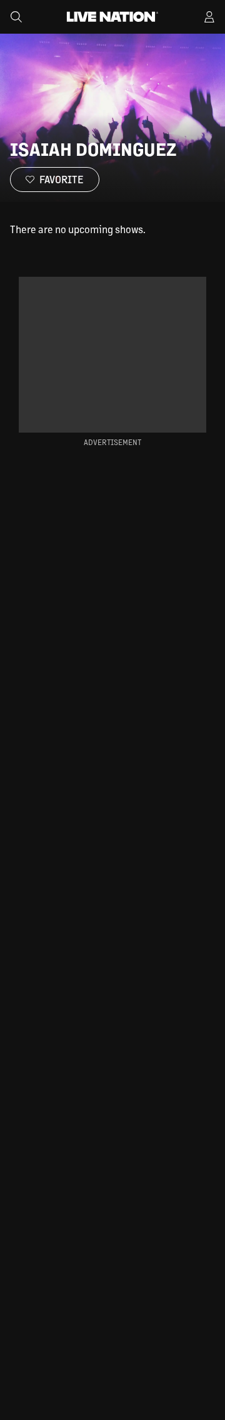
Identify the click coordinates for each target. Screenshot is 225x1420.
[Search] (16, 17)
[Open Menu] (209, 17)
